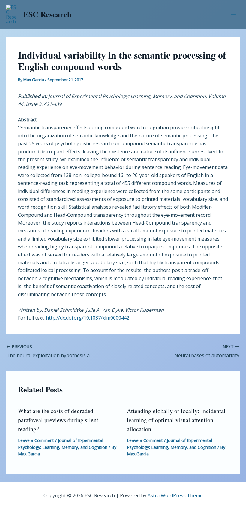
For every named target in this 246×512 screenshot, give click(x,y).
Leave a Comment (36, 440)
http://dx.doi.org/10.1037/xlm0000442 (87, 317)
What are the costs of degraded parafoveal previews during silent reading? (58, 420)
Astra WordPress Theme (175, 495)
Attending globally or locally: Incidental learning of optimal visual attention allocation (176, 420)
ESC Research (47, 14)
